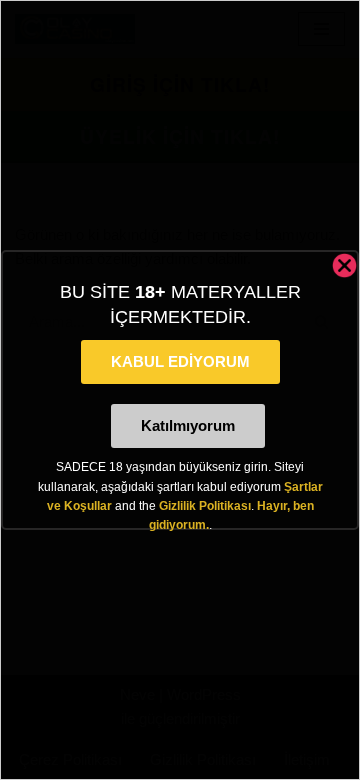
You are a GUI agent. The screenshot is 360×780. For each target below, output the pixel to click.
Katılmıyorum (188, 425)
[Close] (344, 265)
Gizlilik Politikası (205, 506)
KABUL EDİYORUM (180, 361)
